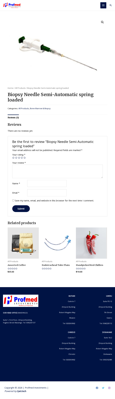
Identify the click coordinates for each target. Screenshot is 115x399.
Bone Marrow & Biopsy (40, 108)
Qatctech (21, 391)
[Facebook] (97, 388)
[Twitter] (103, 388)
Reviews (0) (13, 117)
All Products (20, 88)
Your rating (18, 154)
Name (16, 183)
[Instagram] (109, 388)
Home (10, 88)
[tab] (13, 117)
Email (15, 192)
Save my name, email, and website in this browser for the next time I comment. (54, 200)
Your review (19, 162)
